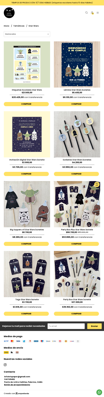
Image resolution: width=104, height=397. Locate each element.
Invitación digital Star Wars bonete (27, 159)
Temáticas (19, 25)
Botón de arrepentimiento (17, 384)
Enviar (94, 326)
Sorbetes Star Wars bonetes (77, 159)
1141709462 (9, 379)
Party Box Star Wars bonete (77, 299)
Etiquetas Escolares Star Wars (27, 89)
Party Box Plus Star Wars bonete (77, 229)
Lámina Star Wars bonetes (77, 89)
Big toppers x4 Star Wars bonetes (27, 229)
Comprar (26, 104)
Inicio (7, 25)
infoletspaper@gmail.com (17, 376)
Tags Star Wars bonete (27, 299)
